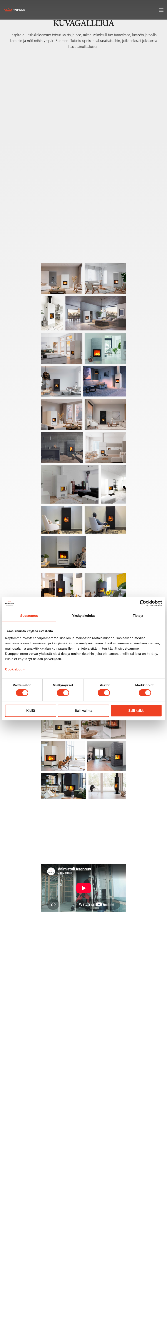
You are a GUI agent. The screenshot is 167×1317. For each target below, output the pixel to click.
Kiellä (30, 710)
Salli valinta (83, 710)
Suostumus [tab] (29, 615)
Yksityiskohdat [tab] (83, 615)
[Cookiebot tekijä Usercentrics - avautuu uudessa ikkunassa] (143, 603)
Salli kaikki (136, 710)
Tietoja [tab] (138, 615)
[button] (161, 9)
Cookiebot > (15, 669)
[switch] (63, 692)
